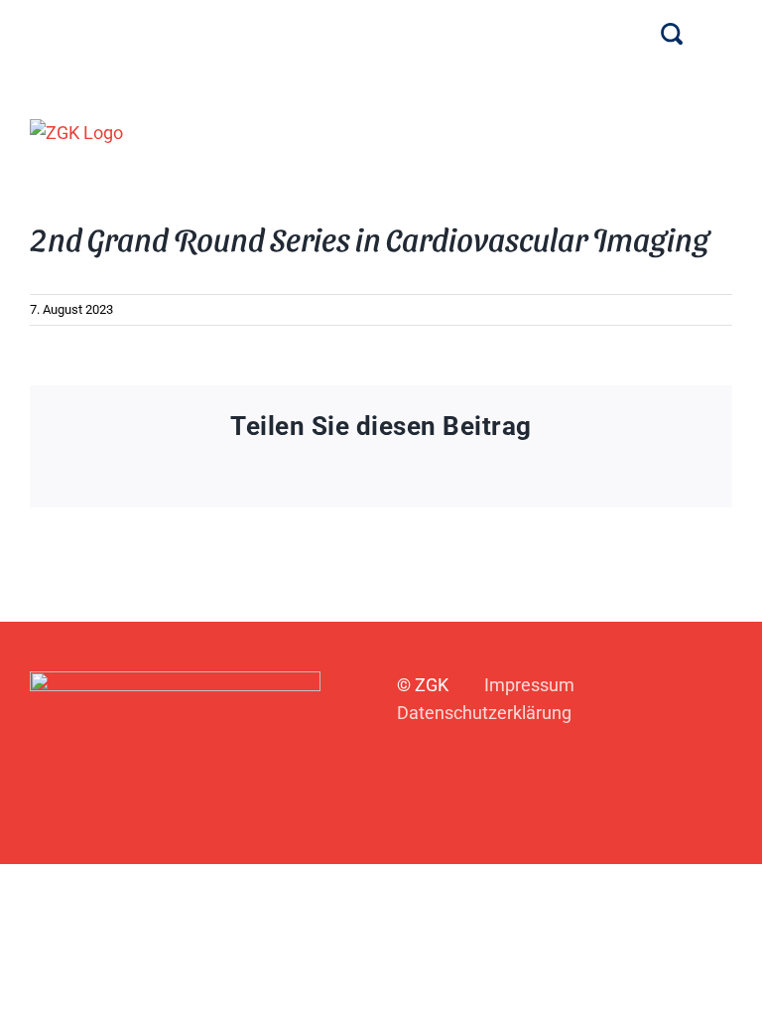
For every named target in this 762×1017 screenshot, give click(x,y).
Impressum (529, 684)
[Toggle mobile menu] (724, 131)
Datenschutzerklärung (484, 712)
